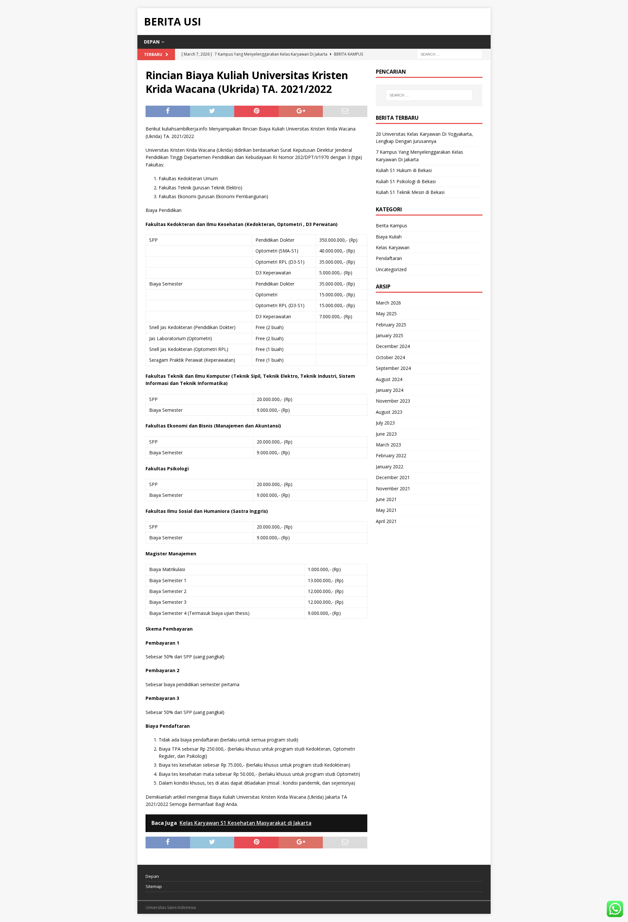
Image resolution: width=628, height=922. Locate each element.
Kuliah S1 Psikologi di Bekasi (406, 181)
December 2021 (393, 477)
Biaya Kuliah (389, 237)
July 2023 (385, 423)
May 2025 (386, 313)
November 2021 (393, 488)
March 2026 (388, 303)
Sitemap (154, 886)
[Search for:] (449, 54)
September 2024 (393, 368)
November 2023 (393, 401)
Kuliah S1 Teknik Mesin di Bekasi (410, 192)
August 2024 (389, 379)
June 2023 (386, 434)
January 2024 (389, 390)
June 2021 (386, 499)
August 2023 (389, 412)
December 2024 (393, 346)
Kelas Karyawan (393, 247)
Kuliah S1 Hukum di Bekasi (404, 170)
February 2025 (391, 325)
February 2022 (391, 455)
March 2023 (388, 445)
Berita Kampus (391, 225)
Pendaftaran (389, 258)
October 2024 (390, 357)
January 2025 (389, 335)
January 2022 (389, 466)
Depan (152, 42)
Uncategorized (391, 269)
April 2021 (386, 521)
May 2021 (386, 510)
